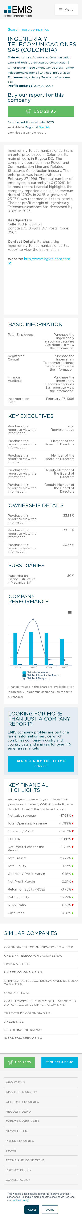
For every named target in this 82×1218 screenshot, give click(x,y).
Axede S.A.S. (14, 1021)
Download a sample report (27, 132)
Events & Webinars (22, 1121)
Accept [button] (32, 1209)
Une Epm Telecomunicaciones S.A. (33, 955)
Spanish (44, 127)
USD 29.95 (44, 111)
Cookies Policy (20, 1200)
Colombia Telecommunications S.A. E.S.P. (38, 947)
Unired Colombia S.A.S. (23, 972)
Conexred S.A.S (17, 993)
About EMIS (15, 1082)
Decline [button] (49, 1209)
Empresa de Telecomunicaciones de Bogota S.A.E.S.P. (41, 982)
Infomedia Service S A (23, 1038)
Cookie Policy (18, 1179)
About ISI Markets (21, 1092)
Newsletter (16, 1131)
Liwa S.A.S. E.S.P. (17, 964)
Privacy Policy (19, 1170)
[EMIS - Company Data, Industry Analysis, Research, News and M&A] (18, 11)
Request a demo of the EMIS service (41, 764)
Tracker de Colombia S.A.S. (27, 1013)
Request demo (18, 1111)
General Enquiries (22, 1102)
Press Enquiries (20, 1140)
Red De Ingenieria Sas (23, 1030)
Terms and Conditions (25, 1160)
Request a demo (60, 1062)
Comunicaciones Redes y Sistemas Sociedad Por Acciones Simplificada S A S (40, 1003)
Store (11, 1150)
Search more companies (28, 29)
